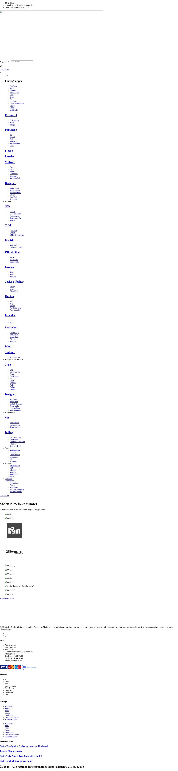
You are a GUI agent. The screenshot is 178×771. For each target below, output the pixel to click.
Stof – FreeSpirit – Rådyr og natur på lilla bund (24, 746)
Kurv (7, 708)
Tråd (8, 225)
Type (8, 364)
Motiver (10, 162)
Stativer (10, 352)
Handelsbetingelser (12, 717)
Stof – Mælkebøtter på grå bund (16, 761)
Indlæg (9, 432)
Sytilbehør (11, 327)
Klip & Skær (13, 252)
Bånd (8, 346)
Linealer (10, 315)
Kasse (7, 711)
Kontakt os (9, 715)
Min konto (9, 706)
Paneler (10, 156)
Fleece (9, 150)
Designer (10, 183)
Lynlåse (9, 267)
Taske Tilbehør (14, 281)
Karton (9, 296)
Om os (7, 713)
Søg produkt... (5, 61)
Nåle (8, 206)
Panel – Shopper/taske (11, 751)
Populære (11, 129)
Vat (7, 417)
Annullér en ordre (7, 598)
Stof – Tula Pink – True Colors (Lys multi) (21, 756)
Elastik (9, 240)
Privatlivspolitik (11, 719)
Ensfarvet (11, 115)
